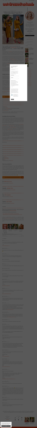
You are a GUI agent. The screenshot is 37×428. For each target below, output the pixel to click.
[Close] (27, 64)
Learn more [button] (8, 424)
